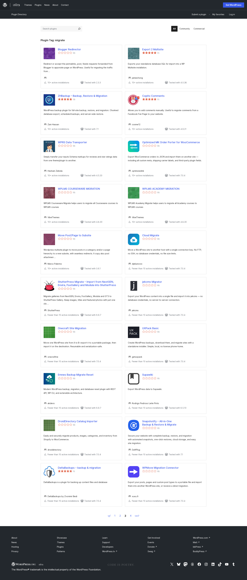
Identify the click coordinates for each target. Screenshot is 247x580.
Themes (61, 542)
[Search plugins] (79, 29)
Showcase (62, 538)
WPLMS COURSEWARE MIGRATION (79, 188)
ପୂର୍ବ (109, 516)
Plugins (60, 547)
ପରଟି (137, 516)
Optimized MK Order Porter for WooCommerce (171, 142)
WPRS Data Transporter (72, 142)
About (14, 538)
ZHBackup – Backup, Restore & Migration (82, 95)
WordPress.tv (109, 551)
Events (151, 542)
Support (106, 542)
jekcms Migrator (152, 281)
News (14, 542)
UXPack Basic (150, 328)
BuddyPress (200, 551)
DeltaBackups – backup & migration (79, 467)
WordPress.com (201, 538)
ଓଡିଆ (41, 564)
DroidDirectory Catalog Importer (77, 421)
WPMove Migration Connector (160, 467)
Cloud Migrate (150, 235)
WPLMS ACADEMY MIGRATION (160, 188)
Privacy (14, 551)
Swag (151, 551)
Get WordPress (233, 5)
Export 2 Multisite (153, 49)
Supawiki (147, 374)
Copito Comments (153, 95)
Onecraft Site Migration (72, 328)
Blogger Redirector (69, 49)
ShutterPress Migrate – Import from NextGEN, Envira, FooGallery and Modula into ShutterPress (87, 283)
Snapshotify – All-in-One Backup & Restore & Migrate (159, 423)
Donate (152, 547)
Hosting (15, 547)
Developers (107, 547)
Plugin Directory (19, 14)
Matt (196, 542)
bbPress (198, 547)
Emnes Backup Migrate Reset (75, 374)
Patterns (61, 551)
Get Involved (154, 538)
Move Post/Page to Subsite (74, 235)
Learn (104, 538)
